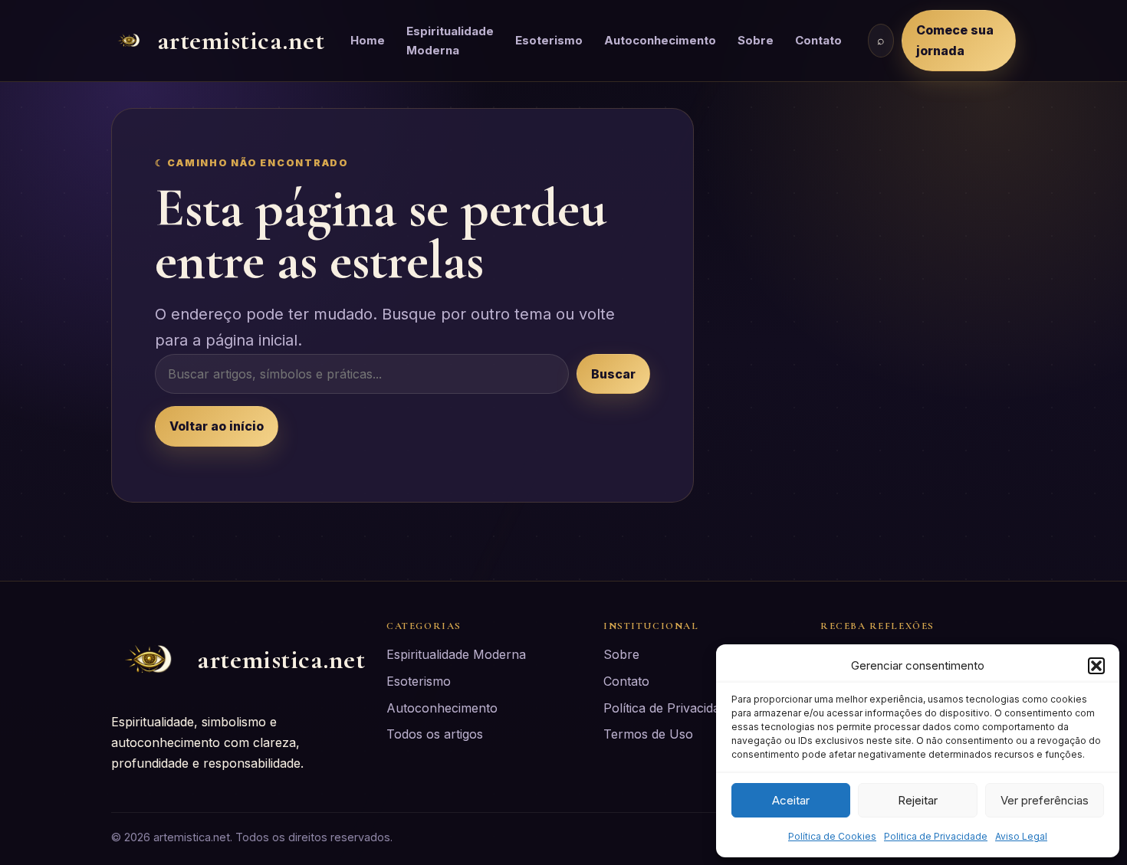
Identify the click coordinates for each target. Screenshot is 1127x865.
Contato (818, 40)
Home (367, 40)
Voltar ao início (216, 426)
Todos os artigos (434, 734)
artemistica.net (241, 40)
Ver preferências (1045, 800)
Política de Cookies (832, 836)
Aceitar (791, 800)
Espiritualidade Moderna (450, 40)
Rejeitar (918, 800)
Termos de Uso (648, 734)
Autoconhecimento (660, 40)
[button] (1096, 665)
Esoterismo (549, 40)
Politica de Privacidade (935, 836)
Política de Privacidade (668, 708)
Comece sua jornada (955, 40)
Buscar (613, 374)
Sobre (756, 40)
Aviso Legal (1021, 836)
